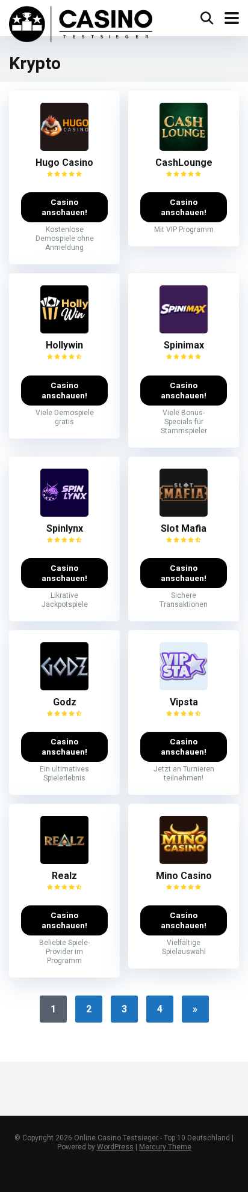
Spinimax (184, 345)
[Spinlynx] (64, 513)
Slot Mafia (183, 528)
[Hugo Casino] (64, 147)
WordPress (115, 1147)
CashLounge (183, 162)
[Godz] (64, 687)
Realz (64, 875)
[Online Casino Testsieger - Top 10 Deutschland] (80, 22)
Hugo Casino (64, 162)
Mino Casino (184, 875)
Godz (64, 702)
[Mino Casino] (184, 860)
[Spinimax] (184, 330)
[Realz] (64, 860)
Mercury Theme (165, 1147)
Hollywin (64, 345)
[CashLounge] (184, 147)
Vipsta (184, 702)
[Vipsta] (184, 687)
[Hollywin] (64, 330)
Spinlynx (64, 528)
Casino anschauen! (64, 207)
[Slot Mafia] (184, 513)
